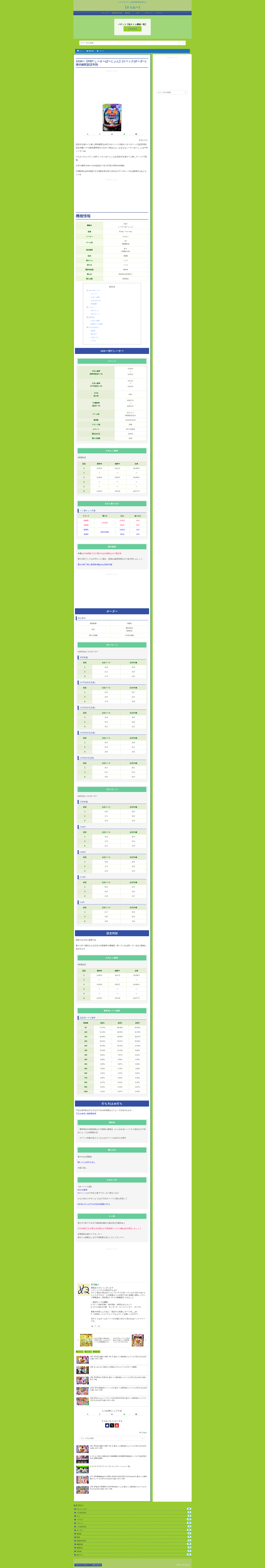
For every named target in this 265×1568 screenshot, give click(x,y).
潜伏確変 (94, 304)
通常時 (93, 331)
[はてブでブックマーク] (112, 134)
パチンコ (80, 1351)
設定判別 (91, 317)
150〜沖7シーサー (95, 290)
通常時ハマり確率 (97, 324)
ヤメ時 (93, 341)
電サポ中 (94, 334)
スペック (94, 294)
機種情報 (97, 1351)
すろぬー (95, 1284)
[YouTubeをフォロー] (99, 1326)
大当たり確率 (95, 297)
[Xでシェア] (87, 134)
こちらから (132, 29)
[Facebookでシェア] (100, 134)
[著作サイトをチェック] (92, 1326)
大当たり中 (94, 337)
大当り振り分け (96, 300)
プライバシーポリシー (82, 1565)
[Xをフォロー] (95, 1326)
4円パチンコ (95, 310)
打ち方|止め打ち (94, 327)
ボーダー (91, 307)
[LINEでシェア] (124, 134)
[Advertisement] (112, 86)
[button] (183, 43)
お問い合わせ (96, 1565)
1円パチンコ (95, 314)
